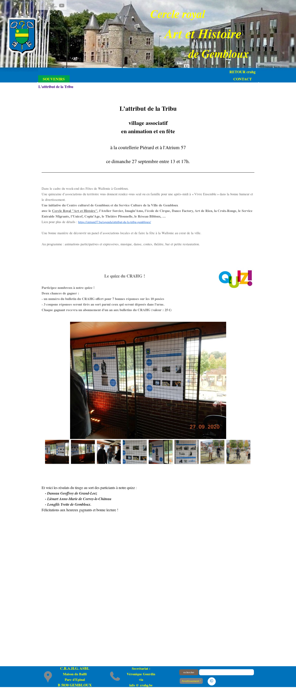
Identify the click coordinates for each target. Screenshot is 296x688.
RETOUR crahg (242, 71)
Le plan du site (236, 680)
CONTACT (242, 79)
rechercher (188, 672)
